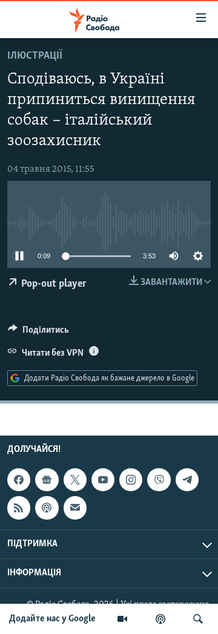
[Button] (38, 332)
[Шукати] (198, 619)
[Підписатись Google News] (46, 479)
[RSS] (18, 507)
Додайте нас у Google (52, 619)
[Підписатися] (75, 507)
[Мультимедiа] (122, 619)
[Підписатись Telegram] (187, 479)
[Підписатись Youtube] (102, 479)
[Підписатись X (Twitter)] (75, 479)
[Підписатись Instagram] (130, 479)
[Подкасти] (160, 619)
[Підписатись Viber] (158, 479)
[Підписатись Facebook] (18, 479)
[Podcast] (46, 507)
